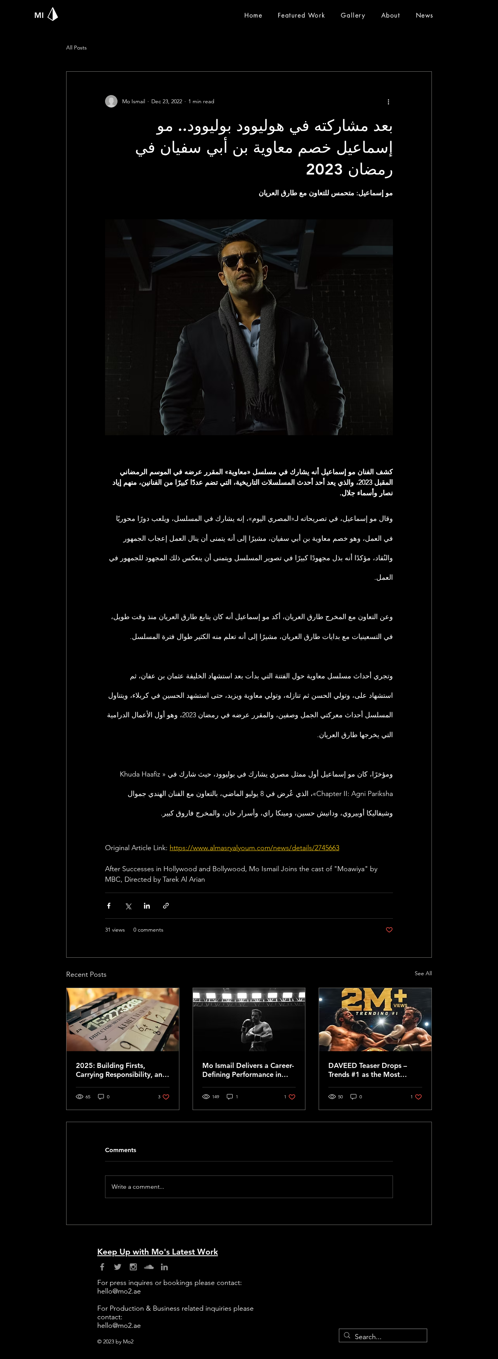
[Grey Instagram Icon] (133, 1267)
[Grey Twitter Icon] (118, 1267)
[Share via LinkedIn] (147, 905)
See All (423, 973)
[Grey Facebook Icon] (102, 1267)
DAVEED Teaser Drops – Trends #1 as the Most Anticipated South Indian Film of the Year (368, 1070)
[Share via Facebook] (108, 905)
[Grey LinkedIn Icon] (164, 1267)
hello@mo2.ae (119, 1291)
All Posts (76, 47)
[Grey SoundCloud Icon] (149, 1267)
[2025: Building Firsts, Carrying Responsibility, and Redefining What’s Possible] (123, 1019)
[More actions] (388, 101)
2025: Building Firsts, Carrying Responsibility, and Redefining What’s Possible (121, 1070)
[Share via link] (166, 905)
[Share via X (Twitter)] (128, 905)
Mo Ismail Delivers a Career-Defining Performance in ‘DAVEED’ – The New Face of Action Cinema (248, 1070)
